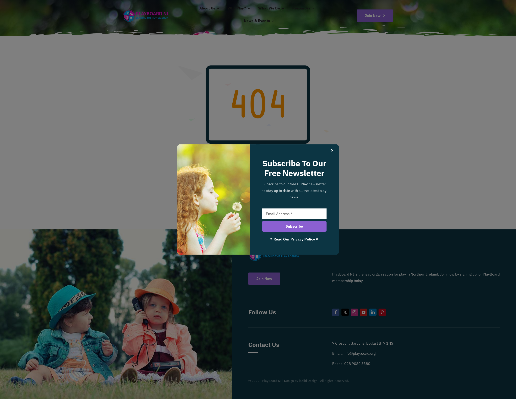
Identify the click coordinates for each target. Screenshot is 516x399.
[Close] (332, 150)
